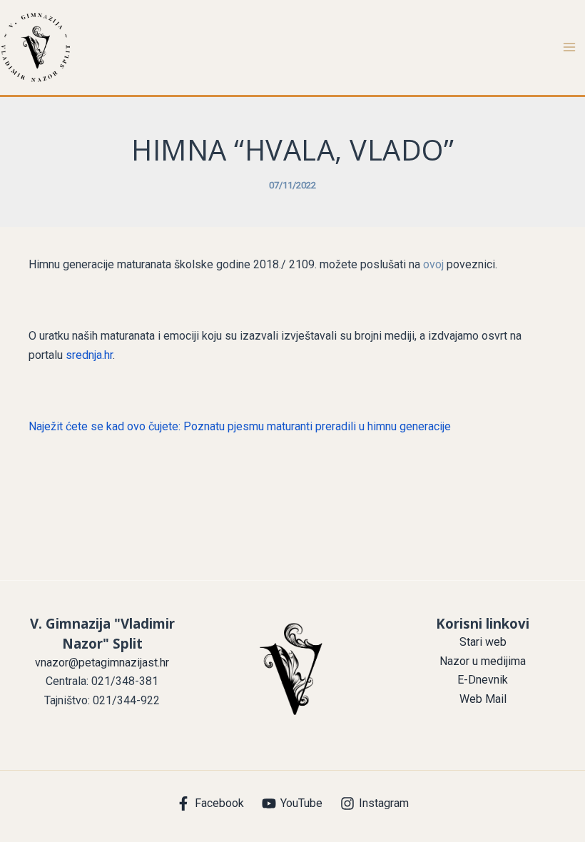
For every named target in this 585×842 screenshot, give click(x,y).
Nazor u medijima (482, 661)
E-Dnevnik (482, 679)
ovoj (435, 264)
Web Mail (483, 699)
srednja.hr (89, 355)
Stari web (483, 642)
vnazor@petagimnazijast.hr (102, 662)
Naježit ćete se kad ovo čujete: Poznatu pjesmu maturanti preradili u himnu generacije (240, 426)
